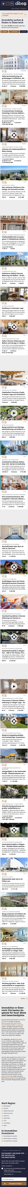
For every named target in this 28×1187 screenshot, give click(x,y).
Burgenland (7, 1106)
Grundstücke (19, 1025)
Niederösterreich (9, 1111)
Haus (12, 1023)
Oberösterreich (8, 1113)
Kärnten (6, 1108)
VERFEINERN (24, 31)
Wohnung (5, 1023)
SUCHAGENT (5, 31)
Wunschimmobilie (7, 1076)
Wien (5, 1125)
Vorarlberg (7, 1123)
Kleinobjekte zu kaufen (10, 1136)
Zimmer (18, 1023)
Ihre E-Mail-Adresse (5, 1176)
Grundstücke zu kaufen (10, 1141)
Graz (7, 1033)
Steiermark (7, 1118)
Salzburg (6, 1116)
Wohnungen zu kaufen (10, 1138)
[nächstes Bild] (26, 62)
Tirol (5, 1120)
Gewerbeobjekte (7, 1025)
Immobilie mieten (20, 1057)
